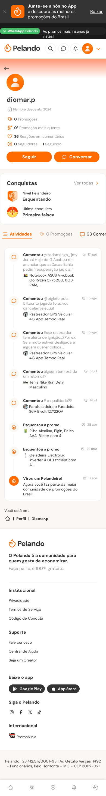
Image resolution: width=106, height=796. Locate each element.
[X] (31, 713)
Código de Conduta (26, 618)
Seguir (29, 157)
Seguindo (52, 144)
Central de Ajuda (23, 651)
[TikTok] (41, 713)
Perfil (21, 518)
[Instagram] (13, 713)
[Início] (10, 788)
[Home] (7, 518)
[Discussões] (95, 788)
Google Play (31, 688)
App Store (67, 688)
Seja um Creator (23, 660)
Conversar (80, 157)
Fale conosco (20, 642)
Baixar (96, 11)
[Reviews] (32, 788)
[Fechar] (5, 12)
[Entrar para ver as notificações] (75, 48)
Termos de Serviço (25, 609)
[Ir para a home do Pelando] (22, 48)
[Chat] (63, 48)
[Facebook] (22, 713)
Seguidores (26, 144)
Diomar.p (40, 518)
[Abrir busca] (50, 48)
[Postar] (53, 788)
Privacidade (19, 600)
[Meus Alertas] (74, 788)
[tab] (17, 235)
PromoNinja (25, 736)
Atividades (21, 234)
